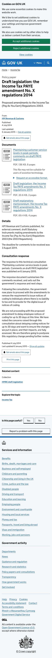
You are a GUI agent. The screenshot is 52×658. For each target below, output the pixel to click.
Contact (33, 603)
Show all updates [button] (37, 346)
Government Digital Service (16, 614)
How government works (14, 582)
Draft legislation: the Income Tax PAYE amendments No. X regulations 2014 (29, 187)
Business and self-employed (16, 468)
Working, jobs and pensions (16, 534)
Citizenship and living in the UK (17, 478)
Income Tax (15, 70)
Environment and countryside (17, 509)
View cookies (26, 54)
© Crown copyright (26, 651)
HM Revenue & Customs (13, 118)
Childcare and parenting (14, 473)
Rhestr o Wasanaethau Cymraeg (18, 610)
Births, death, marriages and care (19, 463)
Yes (30, 420)
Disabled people (10, 489)
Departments (9, 551)
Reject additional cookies (26, 48)
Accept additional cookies (26, 41)
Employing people (11, 504)
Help (4, 599)
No (41, 420)
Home (4, 70)
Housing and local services (15, 514)
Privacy (13, 599)
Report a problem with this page (26, 431)
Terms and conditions (13, 606)
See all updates (24, 132)
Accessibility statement (14, 603)
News (5, 556)
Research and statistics (14, 566)
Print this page (13, 359)
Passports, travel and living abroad (20, 524)
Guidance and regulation (14, 561)
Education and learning (14, 499)
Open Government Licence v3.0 (18, 627)
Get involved (8, 587)
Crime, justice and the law (15, 483)
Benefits (6, 458)
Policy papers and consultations (18, 571)
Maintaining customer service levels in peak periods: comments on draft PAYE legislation (30, 154)
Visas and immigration (13, 529)
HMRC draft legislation (12, 382)
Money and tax (9, 519)
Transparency (9, 576)
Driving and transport (13, 494)
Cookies (23, 599)
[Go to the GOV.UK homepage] (12, 63)
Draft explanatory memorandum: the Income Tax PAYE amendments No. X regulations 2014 (30, 205)
